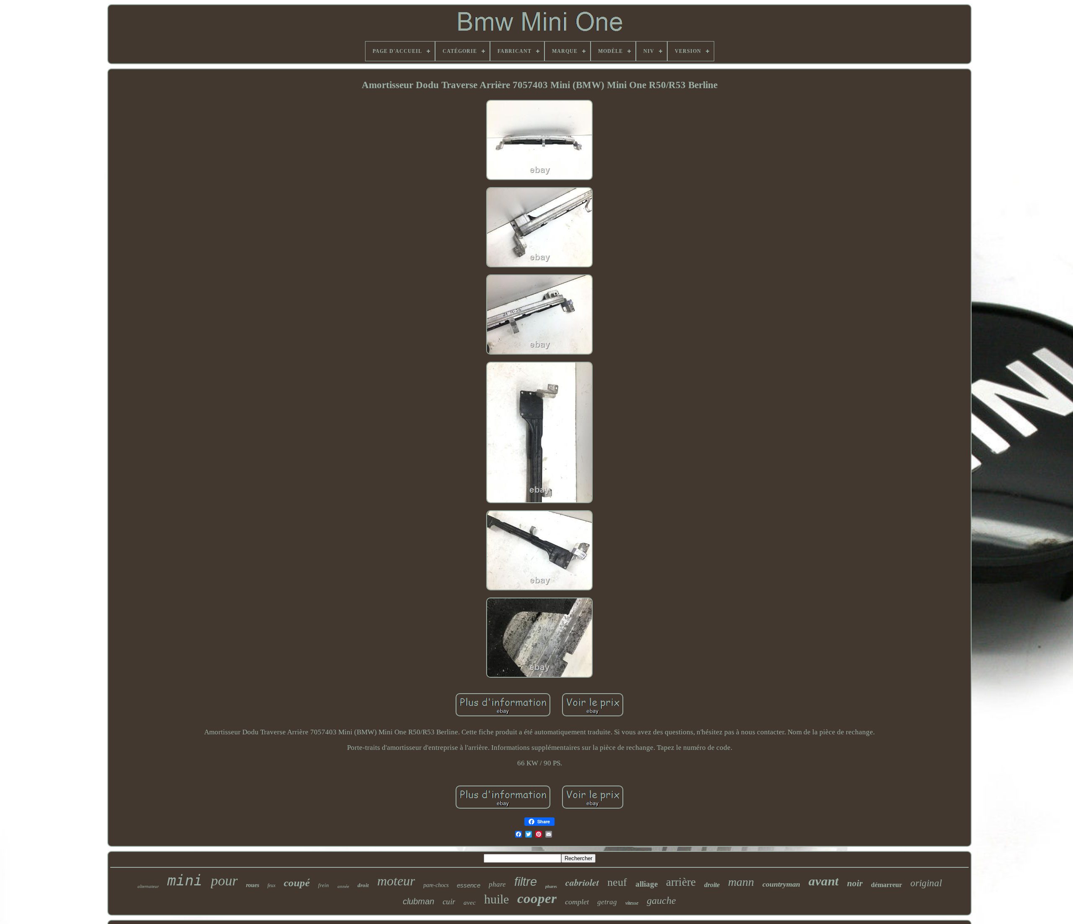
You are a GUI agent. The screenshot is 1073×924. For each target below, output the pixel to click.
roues (252, 885)
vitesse (631, 903)
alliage (646, 884)
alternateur (148, 886)
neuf (617, 882)
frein (323, 885)
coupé (297, 882)
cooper (537, 898)
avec (470, 902)
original (926, 883)
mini (184, 880)
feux (271, 885)
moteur (396, 880)
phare (497, 884)
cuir (449, 901)
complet (577, 902)
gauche (661, 900)
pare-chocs (435, 885)
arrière (681, 882)
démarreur (886, 884)
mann (741, 881)
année (343, 886)
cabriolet (582, 882)
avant (824, 881)
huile (496, 899)
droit (363, 885)
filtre (525, 881)
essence (468, 885)
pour (224, 880)
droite (712, 884)
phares (551, 886)
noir (855, 883)
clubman (418, 901)
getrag (607, 902)
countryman (781, 884)
